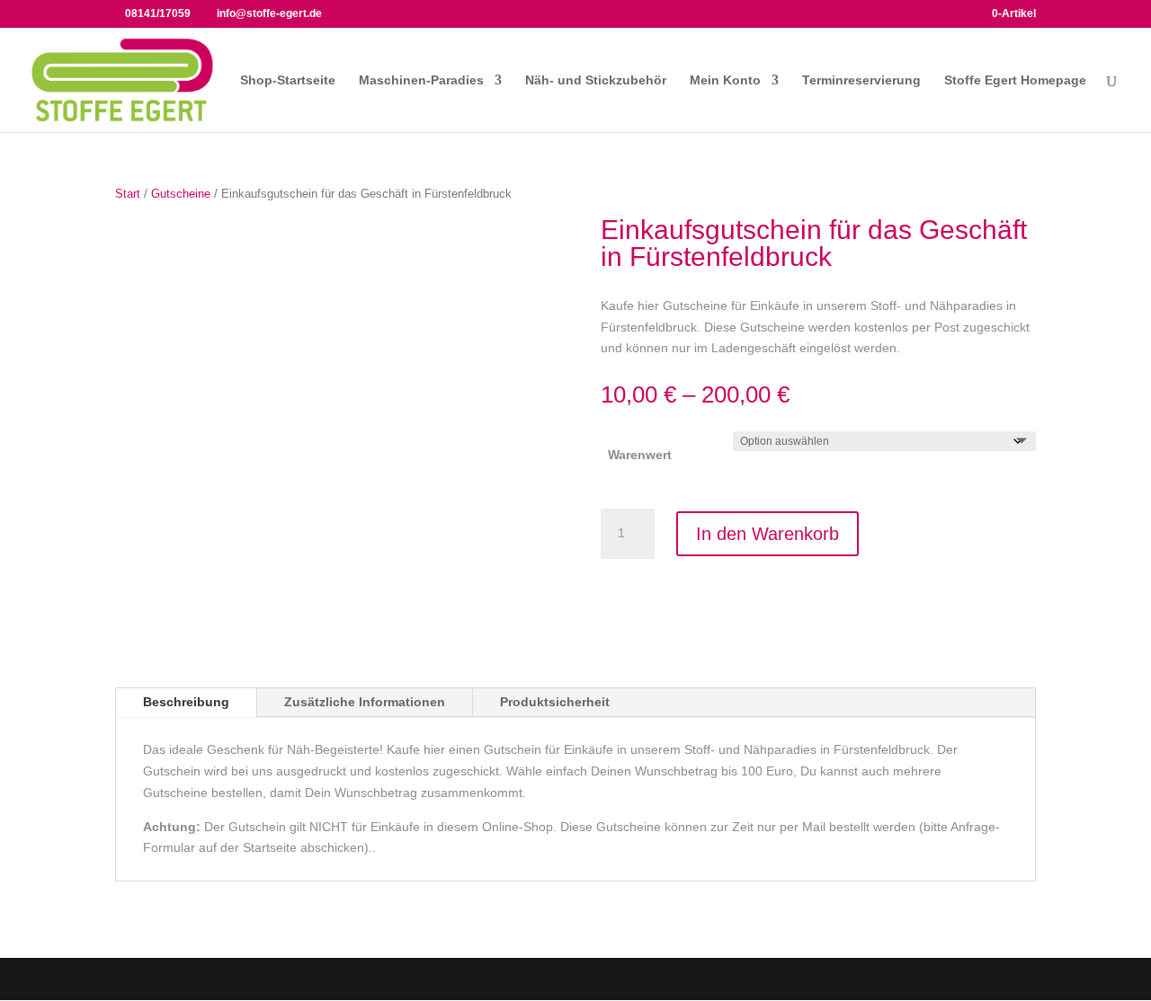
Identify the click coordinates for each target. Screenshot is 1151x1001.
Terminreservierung (861, 80)
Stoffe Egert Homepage (1015, 80)
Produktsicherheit (555, 702)
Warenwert (640, 454)
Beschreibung (186, 702)
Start (127, 193)
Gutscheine (180, 193)
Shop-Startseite (287, 80)
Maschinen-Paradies (421, 80)
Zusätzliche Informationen (364, 702)
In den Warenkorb (767, 534)
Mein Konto (725, 80)
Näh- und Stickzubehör (595, 80)
